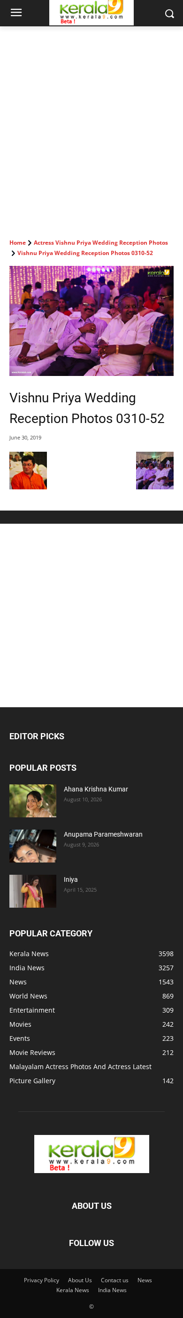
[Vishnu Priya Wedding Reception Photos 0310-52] (91, 321)
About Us (80, 1280)
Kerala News (72, 1290)
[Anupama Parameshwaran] (32, 846)
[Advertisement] (91, 123)
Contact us (115, 1280)
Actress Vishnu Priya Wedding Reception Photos (101, 243)
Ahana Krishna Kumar (96, 789)
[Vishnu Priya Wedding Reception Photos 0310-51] (28, 487)
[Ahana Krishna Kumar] (32, 800)
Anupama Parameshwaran (103, 834)
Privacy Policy (41, 1280)
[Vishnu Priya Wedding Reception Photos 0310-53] (155, 487)
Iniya (71, 879)
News (144, 1280)
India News (112, 1290)
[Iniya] (32, 891)
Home (17, 243)
